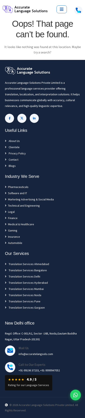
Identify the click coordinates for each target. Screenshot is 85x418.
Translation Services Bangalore (27, 270)
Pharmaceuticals (18, 187)
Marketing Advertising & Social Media (31, 199)
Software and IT (17, 193)
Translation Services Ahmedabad (28, 264)
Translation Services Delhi (24, 276)
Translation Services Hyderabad (28, 283)
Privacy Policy (17, 153)
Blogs (12, 166)
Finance (13, 218)
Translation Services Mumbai (26, 289)
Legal (11, 212)
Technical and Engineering (24, 205)
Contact (13, 159)
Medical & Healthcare (21, 224)
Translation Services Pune (24, 301)
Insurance (14, 237)
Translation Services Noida (24, 295)
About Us (14, 141)
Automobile (15, 243)
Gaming (12, 230)
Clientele (14, 147)
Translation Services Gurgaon (26, 307)
